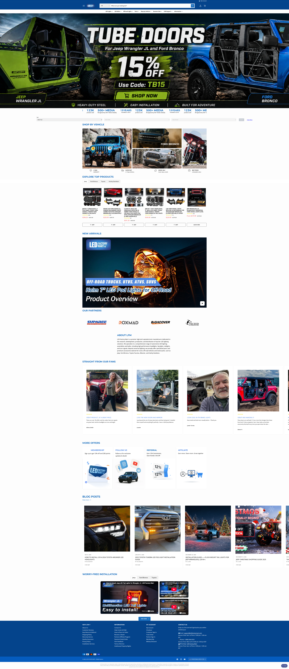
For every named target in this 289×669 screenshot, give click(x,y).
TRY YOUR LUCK (161, 346)
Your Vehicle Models (158, 338)
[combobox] (161, 342)
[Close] (170, 318)
